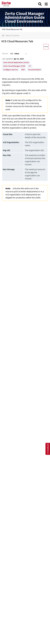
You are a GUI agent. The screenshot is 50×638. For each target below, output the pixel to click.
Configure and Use (10, 69)
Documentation (34, 69)
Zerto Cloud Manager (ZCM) (14, 66)
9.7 (30, 66)
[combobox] (18, 53)
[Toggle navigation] (46, 4)
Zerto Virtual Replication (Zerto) (16, 62)
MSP (23, 69)
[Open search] (39, 4)
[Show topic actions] (46, 46)
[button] (25, 35)
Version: (5, 53)
